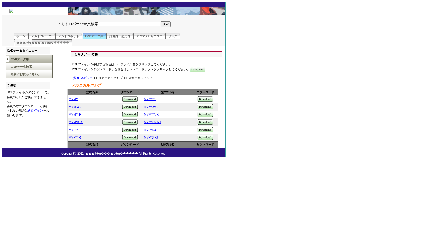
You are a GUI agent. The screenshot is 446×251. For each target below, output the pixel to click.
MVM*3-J (75, 107)
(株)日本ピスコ (83, 78)
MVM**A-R (151, 114)
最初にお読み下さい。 (26, 74)
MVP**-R (75, 137)
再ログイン (35, 110)
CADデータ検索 (21, 66)
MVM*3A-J (151, 107)
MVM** (73, 99)
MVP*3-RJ (151, 137)
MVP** (73, 130)
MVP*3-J (150, 130)
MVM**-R (75, 114)
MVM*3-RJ (76, 122)
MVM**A (150, 99)
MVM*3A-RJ (152, 122)
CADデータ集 (20, 59)
